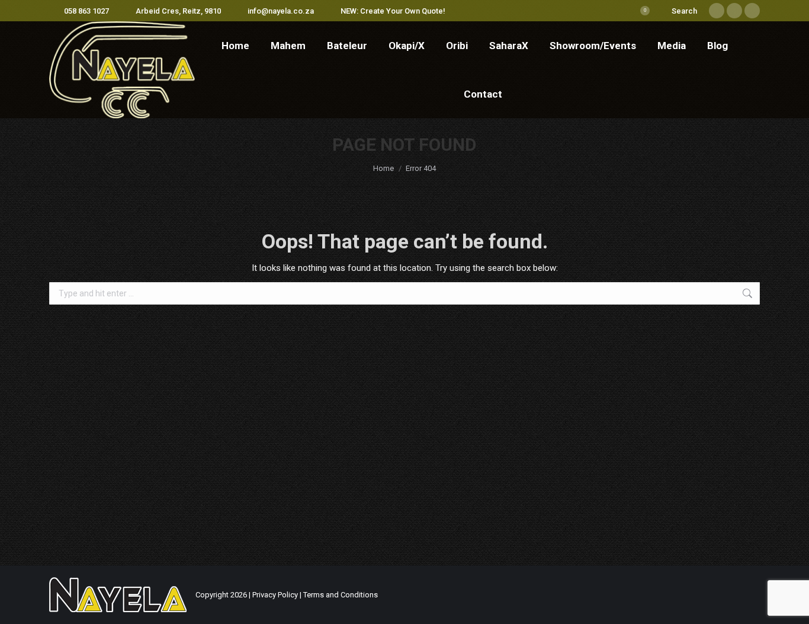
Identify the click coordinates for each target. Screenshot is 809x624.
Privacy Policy (275, 594)
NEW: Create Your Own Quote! (393, 11)
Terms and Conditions (340, 594)
